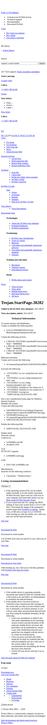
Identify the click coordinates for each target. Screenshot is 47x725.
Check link (15, 175)
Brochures (15, 265)
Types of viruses (18, 240)
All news (15, 296)
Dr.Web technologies (20, 228)
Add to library (8, 50)
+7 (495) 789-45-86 (9, 89)
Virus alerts (16, 289)
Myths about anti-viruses (21, 280)
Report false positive (19, 163)
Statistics (15, 199)
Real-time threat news (20, 294)
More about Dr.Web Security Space (21, 500)
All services (16, 158)
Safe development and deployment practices (19, 720)
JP (21, 136)
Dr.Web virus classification (22, 238)
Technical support (14, 19)
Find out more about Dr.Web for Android (18, 658)
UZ (27, 136)
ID (34, 136)
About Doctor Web (14, 152)
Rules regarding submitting (28, 72)
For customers (12, 686)
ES (12, 136)
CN (6, 136)
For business (11, 145)
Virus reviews (17, 287)
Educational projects (19, 270)
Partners (9, 688)
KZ (24, 136)
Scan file (15, 172)
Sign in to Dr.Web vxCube (22, 202)
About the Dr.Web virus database (25, 223)
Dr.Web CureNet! (18, 182)
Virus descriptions (18, 208)
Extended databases (19, 226)
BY (31, 136)
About (14, 192)
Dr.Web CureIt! (17, 179)
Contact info (11, 693)
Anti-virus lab (12, 147)
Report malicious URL (20, 166)
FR (16, 136)
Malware (15, 243)
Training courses (18, 267)
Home (8, 679)
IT (19, 136)
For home (10, 142)
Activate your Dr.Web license (19, 17)
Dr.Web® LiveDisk (30, 509)
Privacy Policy (7, 723)
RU (3, 136)
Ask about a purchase (15, 38)
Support (9, 684)
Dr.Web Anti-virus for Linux (17, 570)
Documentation (13, 22)
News (8, 149)
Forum (4, 94)
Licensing (15, 195)
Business (10, 681)
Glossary (15, 255)
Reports (14, 197)
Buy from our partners (15, 33)
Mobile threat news (19, 291)
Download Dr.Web (15, 24)
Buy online (10, 35)
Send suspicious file (19, 161)
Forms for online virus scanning (24, 177)
